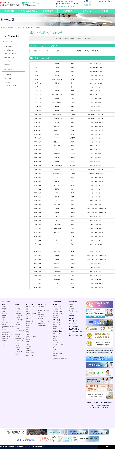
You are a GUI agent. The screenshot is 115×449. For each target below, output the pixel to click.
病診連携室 (71, 308)
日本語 (83, 1)
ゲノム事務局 (29, 355)
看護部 (27, 325)
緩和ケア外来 (18, 351)
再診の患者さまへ (9, 61)
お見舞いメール (8, 82)
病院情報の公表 (73, 311)
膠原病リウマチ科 (6, 336)
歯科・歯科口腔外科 (19, 331)
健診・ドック (73, 321)
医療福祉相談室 (30, 353)
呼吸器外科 (18, 309)
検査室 (27, 334)
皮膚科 (3, 317)
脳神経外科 (18, 313)
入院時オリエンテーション (11, 85)
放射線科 (28, 339)
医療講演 (71, 313)
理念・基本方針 (57, 336)
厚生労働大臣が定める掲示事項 (60, 358)
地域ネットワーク (73, 304)
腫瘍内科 (4, 324)
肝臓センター (18, 343)
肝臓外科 (17, 317)
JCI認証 (55, 355)
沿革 (54, 347)
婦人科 (17, 336)
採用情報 (71, 315)
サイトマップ (95, 1)
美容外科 (17, 347)
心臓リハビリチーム (43, 312)
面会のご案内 (8, 78)
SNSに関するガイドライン (76, 332)
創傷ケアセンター (19, 338)
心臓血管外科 (18, 315)
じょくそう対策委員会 (43, 310)
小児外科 (17, 349)
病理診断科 (18, 345)
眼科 (16, 326)
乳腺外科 (17, 354)
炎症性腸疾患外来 (6, 332)
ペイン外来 (4, 343)
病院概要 (55, 338)
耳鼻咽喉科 (18, 334)
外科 (16, 306)
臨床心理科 (29, 346)
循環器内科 (4, 311)
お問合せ (112, 1)
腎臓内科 (4, 329)
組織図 (54, 349)
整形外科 (17, 311)
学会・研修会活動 (57, 353)
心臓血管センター (19, 340)
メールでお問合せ (74, 326)
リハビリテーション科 (31, 337)
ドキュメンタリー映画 (75, 335)
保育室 (27, 348)
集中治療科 (4, 340)
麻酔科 (17, 328)
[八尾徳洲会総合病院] (11, 5)
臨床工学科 (29, 342)
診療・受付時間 (8, 46)
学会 (54, 351)
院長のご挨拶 (56, 334)
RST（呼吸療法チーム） (44, 316)
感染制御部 (29, 323)
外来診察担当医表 (9, 50)
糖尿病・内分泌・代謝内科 (8, 327)
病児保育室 (29, 350)
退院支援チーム (41, 314)
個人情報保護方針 (104, 1)
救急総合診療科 (19, 320)
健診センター (29, 329)
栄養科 (27, 344)
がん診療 (4, 345)
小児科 (3, 320)
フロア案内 (56, 342)
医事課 (27, 327)
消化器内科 (4, 313)
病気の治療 (7, 64)
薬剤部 (27, 332)
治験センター (29, 316)
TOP (9, 27)
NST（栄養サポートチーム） (44, 307)
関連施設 (71, 306)
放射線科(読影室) (6, 322)
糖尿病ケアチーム (42, 318)
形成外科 (17, 322)
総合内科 (4, 306)
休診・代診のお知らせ (10, 53)
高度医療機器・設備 (58, 344)
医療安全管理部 (30, 321)
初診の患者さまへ (9, 57)
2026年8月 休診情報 (83, 38)
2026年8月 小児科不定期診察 (64, 38)
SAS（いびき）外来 (7, 334)
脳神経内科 (4, 315)
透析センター (5, 338)
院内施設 (55, 340)
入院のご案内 (8, 74)
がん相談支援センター (31, 314)
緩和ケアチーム (41, 323)
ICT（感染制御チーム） (43, 321)
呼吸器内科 (4, 309)
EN (88, 1)
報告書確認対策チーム (43, 325)
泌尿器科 (17, 324)
